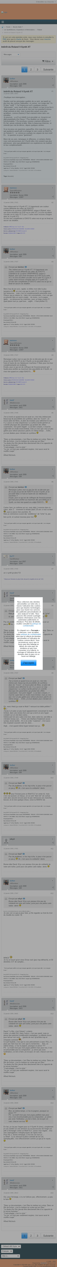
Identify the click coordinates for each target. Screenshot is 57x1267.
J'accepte (28, 662)
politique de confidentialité (32, 625)
